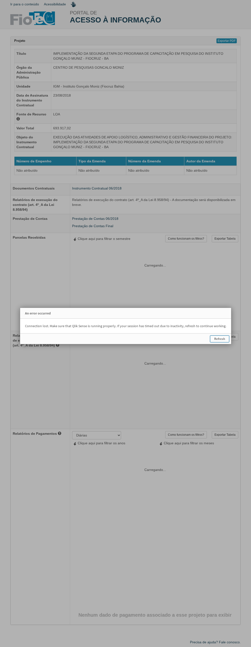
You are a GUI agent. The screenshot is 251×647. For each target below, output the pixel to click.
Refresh (219, 339)
